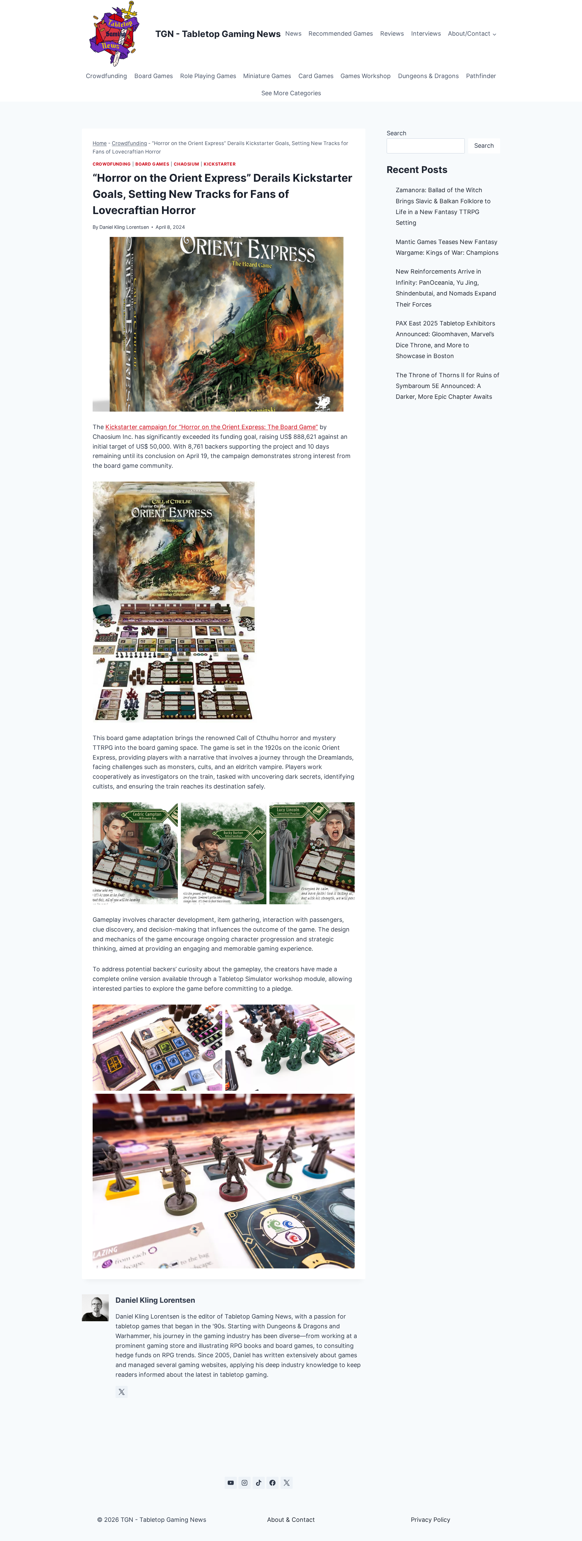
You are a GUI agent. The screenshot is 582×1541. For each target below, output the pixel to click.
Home (100, 143)
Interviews (426, 33)
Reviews (392, 33)
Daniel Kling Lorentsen (124, 227)
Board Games (153, 75)
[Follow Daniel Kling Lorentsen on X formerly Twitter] (122, 1392)
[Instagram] (244, 1483)
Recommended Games (341, 33)
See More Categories (291, 93)
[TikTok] (259, 1483)
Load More (291, 1450)
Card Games (315, 75)
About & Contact (291, 1519)
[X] (287, 1483)
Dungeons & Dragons (428, 75)
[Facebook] (272, 1483)
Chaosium (186, 164)
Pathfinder (481, 75)
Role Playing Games (208, 75)
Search (397, 133)
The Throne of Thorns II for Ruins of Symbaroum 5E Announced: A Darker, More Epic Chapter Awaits (447, 386)
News (293, 33)
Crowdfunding (106, 75)
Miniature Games (267, 75)
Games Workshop (366, 75)
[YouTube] (231, 1483)
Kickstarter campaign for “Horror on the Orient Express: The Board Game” (211, 426)
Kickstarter (219, 164)
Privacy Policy (430, 1519)
